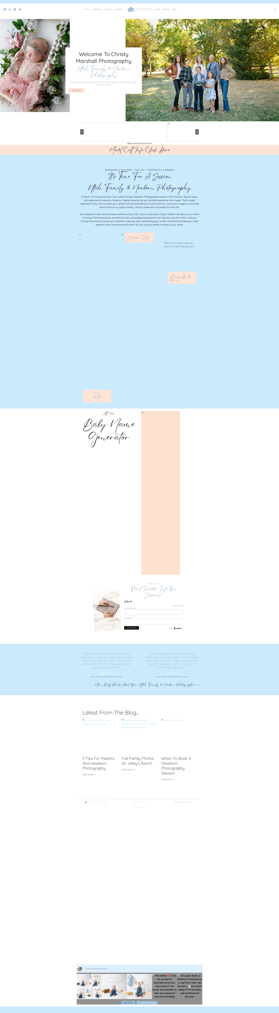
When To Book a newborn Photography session (176, 766)
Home (80, 9)
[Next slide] (197, 131)
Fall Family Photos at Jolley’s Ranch (138, 761)
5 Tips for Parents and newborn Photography (99, 763)
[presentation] (100, 736)
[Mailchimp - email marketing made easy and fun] (175, 628)
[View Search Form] (275, 9)
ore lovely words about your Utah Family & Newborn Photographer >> (148, 684)
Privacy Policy (139, 807)
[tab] (128, 143)
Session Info (138, 237)
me (97, 397)
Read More (89, 775)
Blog (158, 9)
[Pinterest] (20, 9)
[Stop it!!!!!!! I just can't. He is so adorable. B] (89, 986)
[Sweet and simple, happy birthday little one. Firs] (139, 986)
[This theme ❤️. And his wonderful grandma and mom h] (164, 986)
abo (96, 393)
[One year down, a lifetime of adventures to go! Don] (189, 986)
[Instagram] (15, 9)
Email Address (130, 608)
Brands (166, 9)
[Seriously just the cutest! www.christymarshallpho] (114, 986)
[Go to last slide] (82, 131)
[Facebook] (5, 9)
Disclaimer (139, 802)
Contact (119, 9)
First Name (128, 618)
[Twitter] (10, 9)
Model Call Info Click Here (139, 149)
